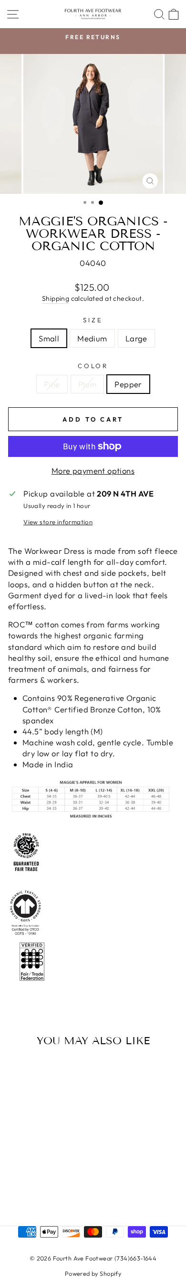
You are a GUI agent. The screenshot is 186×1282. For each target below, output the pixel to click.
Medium (92, 338)
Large (136, 338)
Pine (52, 384)
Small (49, 338)
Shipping (55, 298)
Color (93, 366)
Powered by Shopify (93, 1273)
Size (93, 320)
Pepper (128, 384)
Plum (87, 384)
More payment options (93, 471)
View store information (58, 522)
